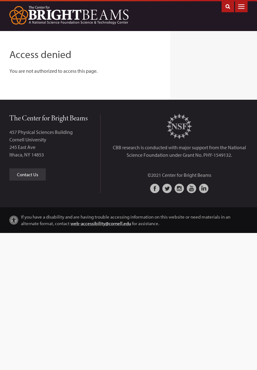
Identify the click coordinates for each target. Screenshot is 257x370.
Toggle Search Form (228, 6)
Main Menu (241, 6)
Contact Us (27, 174)
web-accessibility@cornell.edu (101, 223)
